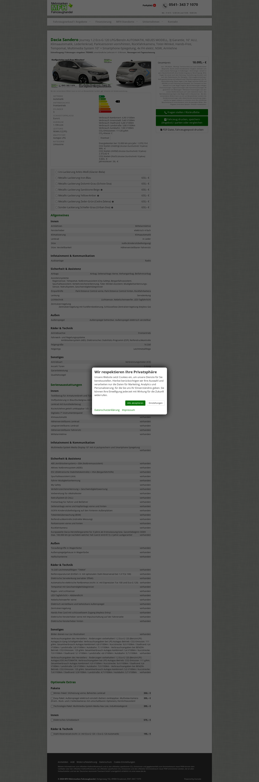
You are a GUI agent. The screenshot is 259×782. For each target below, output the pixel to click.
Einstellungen (156, 403)
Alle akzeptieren (135, 403)
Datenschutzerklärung (107, 410)
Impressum (128, 410)
